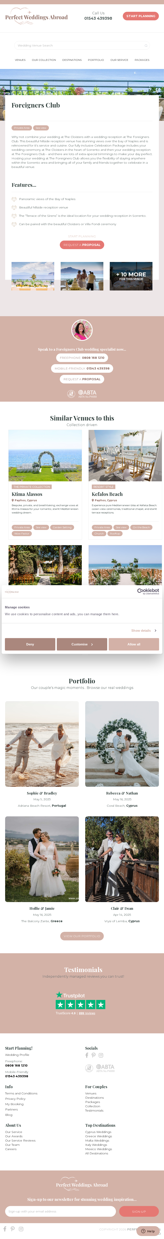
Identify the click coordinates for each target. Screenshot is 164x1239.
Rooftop (115, 533)
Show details (141, 630)
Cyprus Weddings (98, 1132)
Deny (30, 644)
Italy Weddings (96, 1145)
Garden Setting (62, 527)
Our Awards (13, 1136)
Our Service (13, 1132)
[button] (20, 60)
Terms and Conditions (21, 1093)
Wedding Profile (17, 1055)
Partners (11, 1109)
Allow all (133, 644)
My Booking (14, 1104)
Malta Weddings (97, 1140)
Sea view (41, 127)
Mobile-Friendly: (82, 368)
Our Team (12, 1145)
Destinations (94, 1098)
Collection (92, 1106)
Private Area (21, 127)
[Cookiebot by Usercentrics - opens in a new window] (140, 591)
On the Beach (141, 527)
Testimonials (94, 1110)
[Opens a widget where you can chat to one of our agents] (148, 1231)
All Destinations (96, 1153)
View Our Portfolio (82, 936)
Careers (10, 1149)
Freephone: (82, 358)
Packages (92, 1102)
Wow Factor (21, 533)
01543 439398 (98, 18)
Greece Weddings (98, 1136)
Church (99, 533)
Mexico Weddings (98, 1149)
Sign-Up (139, 1212)
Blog (8, 1115)
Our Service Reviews (20, 1140)
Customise (80, 644)
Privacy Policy (15, 1099)
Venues (90, 1093)
